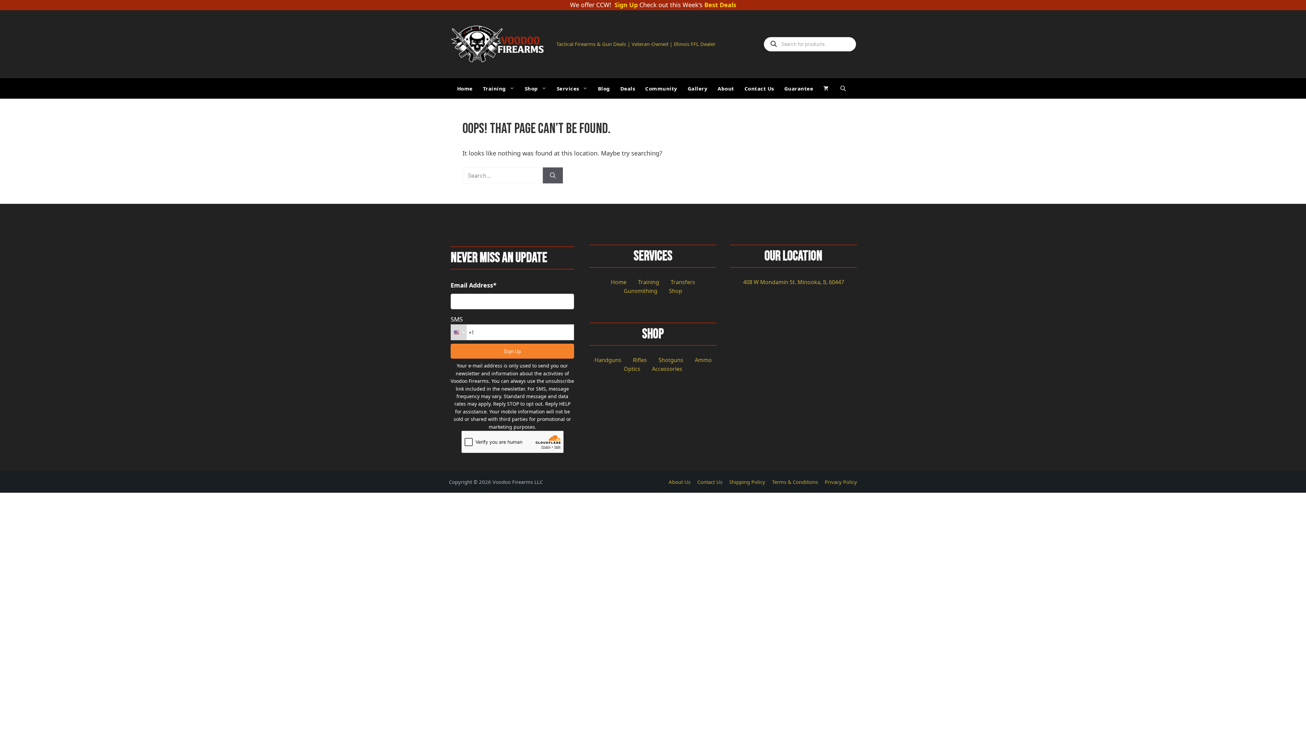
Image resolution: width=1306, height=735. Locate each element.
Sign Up (626, 5)
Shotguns (670, 360)
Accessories (667, 369)
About (726, 88)
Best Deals (720, 5)
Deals (627, 88)
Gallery (698, 88)
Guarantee (799, 88)
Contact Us (759, 88)
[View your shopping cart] (826, 88)
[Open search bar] (843, 88)
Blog (604, 88)
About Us (679, 481)
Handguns (608, 360)
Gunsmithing (640, 291)
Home (465, 88)
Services (568, 88)
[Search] (553, 175)
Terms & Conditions (795, 481)
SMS (457, 319)
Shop (531, 88)
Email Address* (474, 285)
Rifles (640, 360)
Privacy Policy (841, 481)
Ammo (703, 360)
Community (661, 88)
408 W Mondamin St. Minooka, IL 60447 (793, 282)
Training (494, 88)
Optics (632, 369)
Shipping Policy (747, 481)
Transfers (683, 282)
